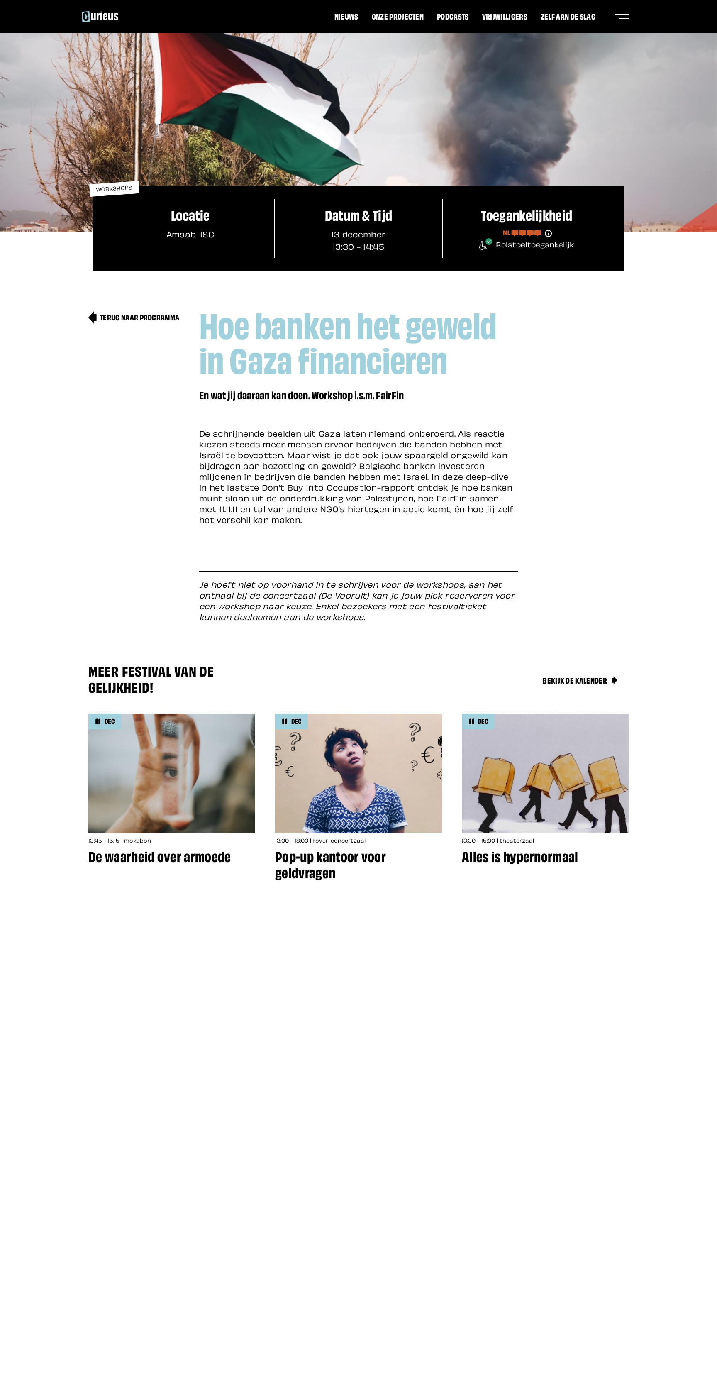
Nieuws (346, 15)
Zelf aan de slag (568, 15)
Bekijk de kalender (575, 680)
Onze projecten (398, 15)
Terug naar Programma (139, 317)
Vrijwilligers (504, 15)
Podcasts (453, 15)
